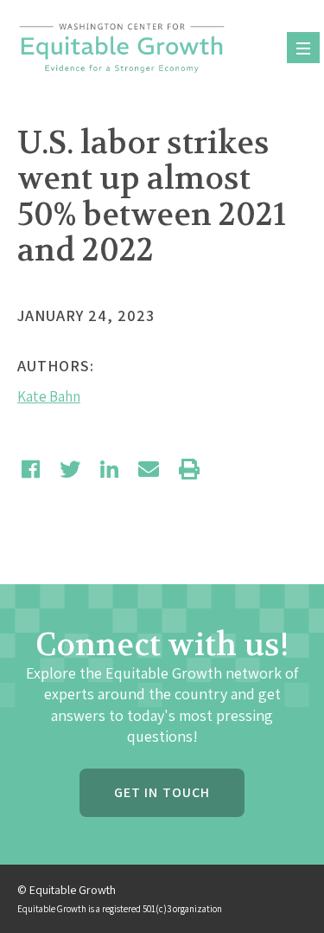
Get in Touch (162, 792)
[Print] (189, 469)
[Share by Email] (148, 469)
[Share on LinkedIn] (109, 469)
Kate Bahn (48, 396)
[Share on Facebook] (31, 469)
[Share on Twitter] (70, 469)
